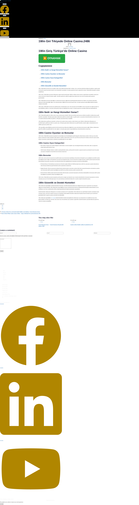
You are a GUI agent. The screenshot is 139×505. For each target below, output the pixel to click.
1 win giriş (54, 197)
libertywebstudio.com (58, 500)
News (45, 38)
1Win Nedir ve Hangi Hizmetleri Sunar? (55, 70)
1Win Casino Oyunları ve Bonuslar (53, 74)
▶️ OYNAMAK (52, 58)
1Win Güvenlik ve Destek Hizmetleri (53, 86)
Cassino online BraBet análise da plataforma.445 (81, 224)
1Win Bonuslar (46, 82)
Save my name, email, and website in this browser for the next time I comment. (16, 235)
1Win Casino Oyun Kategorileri (52, 78)
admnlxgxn (71, 46)
